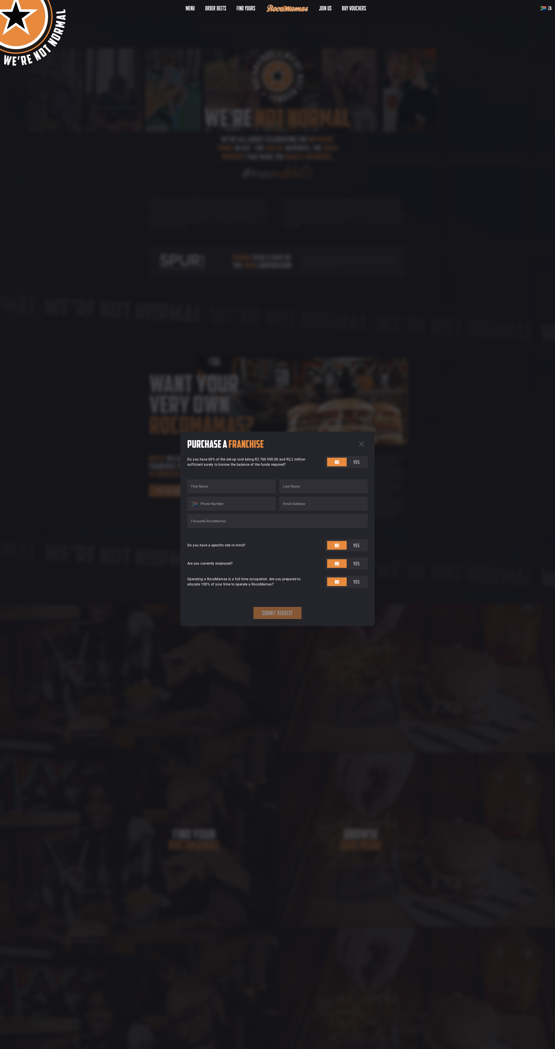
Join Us (325, 8)
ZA (550, 8)
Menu (190, 8)
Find (246, 8)
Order (215, 8)
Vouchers (354, 8)
